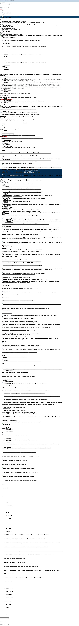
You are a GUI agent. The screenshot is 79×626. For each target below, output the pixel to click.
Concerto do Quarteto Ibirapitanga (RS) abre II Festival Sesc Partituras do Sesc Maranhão (24, 393)
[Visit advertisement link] (25, 160)
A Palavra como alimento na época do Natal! (12, 34)
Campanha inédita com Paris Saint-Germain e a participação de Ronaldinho (19, 480)
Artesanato (6, 72)
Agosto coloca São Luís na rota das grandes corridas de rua (16, 334)
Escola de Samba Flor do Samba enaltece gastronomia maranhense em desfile (20, 456)
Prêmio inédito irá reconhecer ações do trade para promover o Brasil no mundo (20, 209)
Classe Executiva (9, 505)
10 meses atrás (3, 110)
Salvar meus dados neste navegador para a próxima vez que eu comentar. (14, 134)
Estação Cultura (8, 379)
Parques (5, 130)
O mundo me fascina (7, 313)
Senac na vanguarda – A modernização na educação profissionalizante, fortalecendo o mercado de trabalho (27, 195)
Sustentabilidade (7, 205)
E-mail (1, 131)
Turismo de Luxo (7, 208)
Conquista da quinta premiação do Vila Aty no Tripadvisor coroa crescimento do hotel (22, 249)
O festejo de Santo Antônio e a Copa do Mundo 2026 (14, 16)
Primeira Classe (8, 385)
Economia (6, 95)
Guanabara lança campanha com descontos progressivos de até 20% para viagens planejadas (25, 399)
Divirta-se (3, 610)
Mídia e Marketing (7, 200)
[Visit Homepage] (2, 2)
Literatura (6, 117)
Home (3, 183)
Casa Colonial (5, 492)
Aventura (5, 56)
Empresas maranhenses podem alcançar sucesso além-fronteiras (17, 218)
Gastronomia (6, 111)
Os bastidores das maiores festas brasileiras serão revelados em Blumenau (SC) (22, 422)
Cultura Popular (7, 65)
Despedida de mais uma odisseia (9, 420)
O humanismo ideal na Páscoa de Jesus (11, 29)
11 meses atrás (3, 116)
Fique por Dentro (7, 226)
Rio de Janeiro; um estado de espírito (10, 404)
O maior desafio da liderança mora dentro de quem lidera (15, 129)
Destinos (5, 67)
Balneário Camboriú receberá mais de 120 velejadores (14, 356)
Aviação (5, 189)
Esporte (3, 312)
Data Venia (7, 374)
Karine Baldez (8, 438)
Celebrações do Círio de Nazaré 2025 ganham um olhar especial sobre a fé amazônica (20, 114)
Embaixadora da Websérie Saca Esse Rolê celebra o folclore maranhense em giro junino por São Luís (25, 308)
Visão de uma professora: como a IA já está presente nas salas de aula (18, 147)
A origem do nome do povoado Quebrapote (12, 196)
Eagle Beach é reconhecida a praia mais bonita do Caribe (15, 464)
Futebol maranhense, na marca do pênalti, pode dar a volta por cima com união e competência (24, 46)
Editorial (3, 10)
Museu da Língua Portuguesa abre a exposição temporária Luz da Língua (21, 566)
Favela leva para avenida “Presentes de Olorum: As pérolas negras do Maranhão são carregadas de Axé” (26, 448)
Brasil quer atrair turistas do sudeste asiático (14, 407)
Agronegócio (6, 69)
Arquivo (3, 496)
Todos (6, 502)
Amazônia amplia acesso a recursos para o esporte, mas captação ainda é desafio (21, 322)
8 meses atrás (3, 104)
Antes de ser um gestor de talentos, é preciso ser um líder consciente (18, 412)
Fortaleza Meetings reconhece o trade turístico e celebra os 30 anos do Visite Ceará (21, 238)
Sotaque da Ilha (8, 531)
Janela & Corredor (9, 381)
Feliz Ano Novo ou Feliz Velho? (9, 37)
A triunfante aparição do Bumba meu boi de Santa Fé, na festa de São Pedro (19, 472)
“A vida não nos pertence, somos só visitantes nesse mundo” (16, 395)
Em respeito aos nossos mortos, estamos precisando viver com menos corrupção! (21, 40)
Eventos (5, 98)
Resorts (5, 204)
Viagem (5, 209)
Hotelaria (6, 198)
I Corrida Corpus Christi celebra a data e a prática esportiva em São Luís (18, 376)
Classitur (3, 355)
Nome (1, 129)
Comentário (2, 127)
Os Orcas (23, 175)
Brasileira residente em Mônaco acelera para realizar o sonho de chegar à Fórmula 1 (21, 251)
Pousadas (6, 133)
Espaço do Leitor (4, 380)
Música (5, 201)
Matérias (3, 66)
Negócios (6, 202)
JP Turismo (3, 28)
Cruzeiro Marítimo (7, 191)
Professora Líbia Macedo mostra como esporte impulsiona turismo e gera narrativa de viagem (24, 365)
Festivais (5, 196)
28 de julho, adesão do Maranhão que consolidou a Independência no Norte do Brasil (21, 261)
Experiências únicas (8, 101)
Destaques (3, 208)
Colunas (5, 499)
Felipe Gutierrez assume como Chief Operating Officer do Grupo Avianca (17, 102)
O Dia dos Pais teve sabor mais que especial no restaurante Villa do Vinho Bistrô (20, 215)
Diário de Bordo (8, 515)
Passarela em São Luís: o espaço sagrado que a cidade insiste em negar (18, 188)
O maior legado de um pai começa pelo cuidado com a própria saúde (18, 116)
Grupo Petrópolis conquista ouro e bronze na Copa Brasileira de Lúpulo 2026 (19, 223)
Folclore (5, 108)
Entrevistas (3, 253)
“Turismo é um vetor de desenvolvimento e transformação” (16, 201)
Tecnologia (6, 206)
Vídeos (3, 432)
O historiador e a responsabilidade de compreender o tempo (16, 387)
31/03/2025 (2, 29)
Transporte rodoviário (8, 104)
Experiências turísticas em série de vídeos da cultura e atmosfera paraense (19, 440)
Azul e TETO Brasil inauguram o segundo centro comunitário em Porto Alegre (18, 109)
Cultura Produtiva (9, 431)
